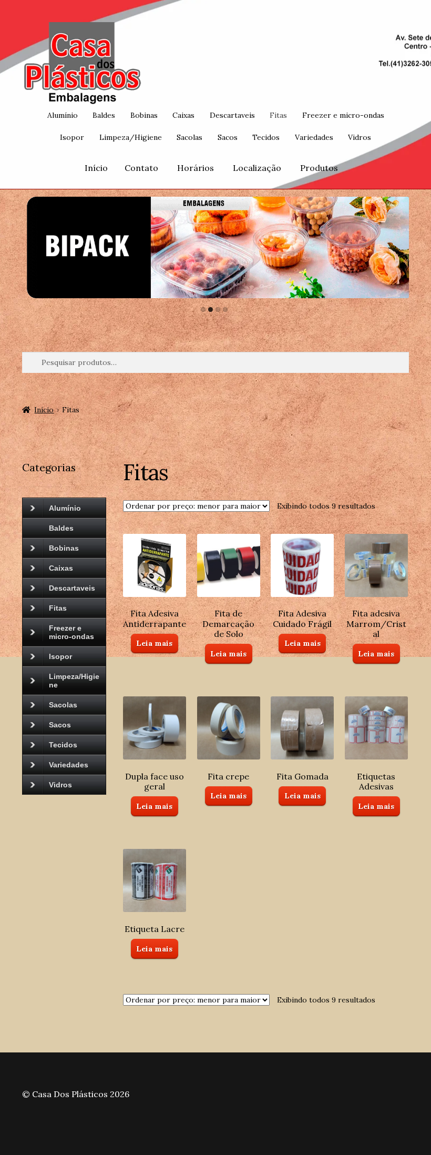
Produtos (319, 168)
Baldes (104, 115)
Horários (195, 168)
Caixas (183, 115)
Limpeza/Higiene (130, 137)
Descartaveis (232, 115)
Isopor (72, 137)
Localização (257, 168)
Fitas (278, 115)
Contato (141, 168)
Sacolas (189, 137)
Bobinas (144, 115)
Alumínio (62, 115)
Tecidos (266, 137)
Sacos (228, 137)
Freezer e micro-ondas (343, 115)
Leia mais (154, 643)
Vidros (359, 137)
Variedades (314, 137)
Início (96, 168)
